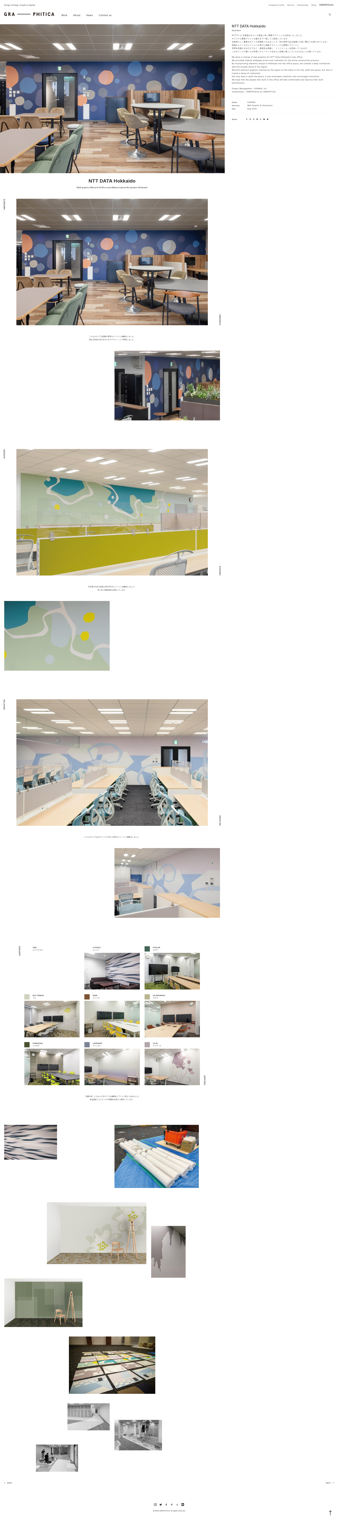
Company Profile (276, 5)
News (89, 15)
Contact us (105, 15)
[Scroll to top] (332, 1516)
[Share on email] (267, 119)
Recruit (290, 5)
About (76, 15)
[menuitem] (275, 4)
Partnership (302, 5)
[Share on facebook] (246, 119)
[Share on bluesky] (264, 119)
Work (64, 15)
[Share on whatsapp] (260, 119)
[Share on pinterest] (257, 119)
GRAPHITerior (326, 4)
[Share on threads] (253, 119)
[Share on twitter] (250, 119)
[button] (330, 14)
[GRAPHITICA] (29, 14)
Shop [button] (313, 5)
